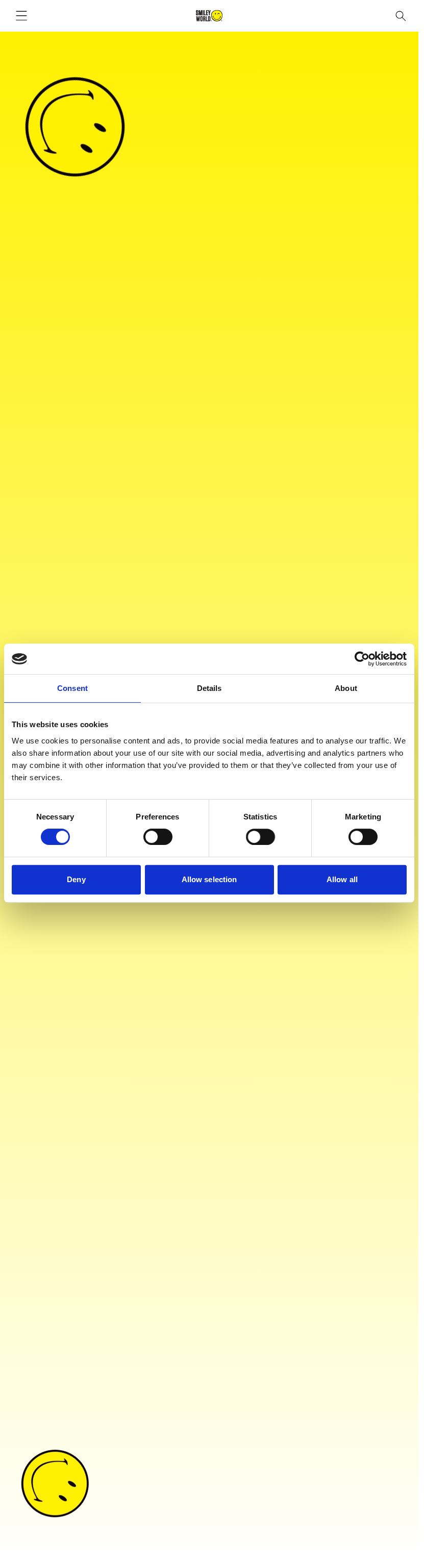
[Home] (209, 15)
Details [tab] (209, 688)
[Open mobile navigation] (21, 16)
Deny (76, 879)
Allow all (342, 879)
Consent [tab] (72, 688)
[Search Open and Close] (400, 16)
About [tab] (346, 688)
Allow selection (209, 879)
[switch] (157, 837)
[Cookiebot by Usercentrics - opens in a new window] (362, 658)
